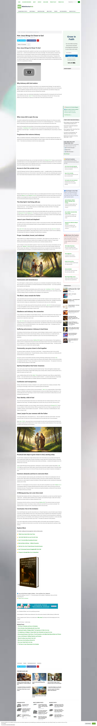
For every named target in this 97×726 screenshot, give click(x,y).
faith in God (20, 663)
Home (19, 32)
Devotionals (32, 11)
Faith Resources (63, 11)
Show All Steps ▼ (67, 153)
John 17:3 (31, 95)
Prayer (55, 11)
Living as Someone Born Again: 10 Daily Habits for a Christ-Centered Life (24, 683)
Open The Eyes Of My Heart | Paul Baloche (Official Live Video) (73, 340)
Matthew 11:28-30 (26, 246)
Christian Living (40, 11)
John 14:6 (49, 305)
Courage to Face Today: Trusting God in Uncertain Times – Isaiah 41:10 (74, 289)
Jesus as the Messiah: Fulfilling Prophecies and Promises (29, 636)
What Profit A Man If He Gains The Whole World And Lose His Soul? (42, 717)
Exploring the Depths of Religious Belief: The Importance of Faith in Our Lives (33, 630)
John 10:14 (54, 228)
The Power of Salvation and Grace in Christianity (28, 626)
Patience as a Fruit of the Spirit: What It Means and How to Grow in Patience (58, 705)
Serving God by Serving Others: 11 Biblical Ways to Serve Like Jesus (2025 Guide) (43, 706)
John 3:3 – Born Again (72, 293)
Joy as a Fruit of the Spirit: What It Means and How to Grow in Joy (58, 715)
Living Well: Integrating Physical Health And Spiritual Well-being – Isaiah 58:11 (26, 710)
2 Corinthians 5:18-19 (27, 128)
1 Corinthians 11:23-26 (49, 289)
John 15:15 (21, 228)
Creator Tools (72, 11)
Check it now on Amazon (23, 598)
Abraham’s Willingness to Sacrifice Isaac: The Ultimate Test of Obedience (73, 323)
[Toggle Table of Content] (28, 45)
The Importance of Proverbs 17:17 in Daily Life (26, 715)
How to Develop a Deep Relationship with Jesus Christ (29, 628)
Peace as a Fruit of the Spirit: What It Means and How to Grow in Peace (58, 710)
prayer (25, 663)
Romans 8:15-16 (22, 213)
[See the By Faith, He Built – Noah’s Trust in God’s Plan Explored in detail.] (37, 608)
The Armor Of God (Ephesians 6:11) (25, 705)
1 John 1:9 (44, 389)
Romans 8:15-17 (54, 405)
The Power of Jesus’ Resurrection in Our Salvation (29, 644)
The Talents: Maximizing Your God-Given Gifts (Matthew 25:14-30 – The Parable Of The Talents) (42, 712)
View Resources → (67, 114)
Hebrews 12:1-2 (58, 484)
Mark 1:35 (35, 375)
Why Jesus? (23, 32)
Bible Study (49, 11)
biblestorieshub (20, 37)
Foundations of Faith (22, 11)
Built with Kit (71, 63)
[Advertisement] (48, 21)
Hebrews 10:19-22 (32, 195)
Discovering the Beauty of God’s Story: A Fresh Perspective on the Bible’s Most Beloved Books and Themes (39, 634)
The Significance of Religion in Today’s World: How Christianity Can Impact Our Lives (35, 632)
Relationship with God (31, 663)
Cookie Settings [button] (87, 723)
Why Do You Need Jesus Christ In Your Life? (27, 638)
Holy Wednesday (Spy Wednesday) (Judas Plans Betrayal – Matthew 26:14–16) (73, 317)
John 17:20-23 (22, 421)
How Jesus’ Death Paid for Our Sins (25, 642)
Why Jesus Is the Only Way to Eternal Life (26, 640)
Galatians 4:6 (30, 213)
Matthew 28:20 (36, 340)
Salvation (39, 663)
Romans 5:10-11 (48, 160)
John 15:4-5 (21, 321)
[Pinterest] (38, 40)
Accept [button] (94, 723)
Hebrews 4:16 (24, 195)
